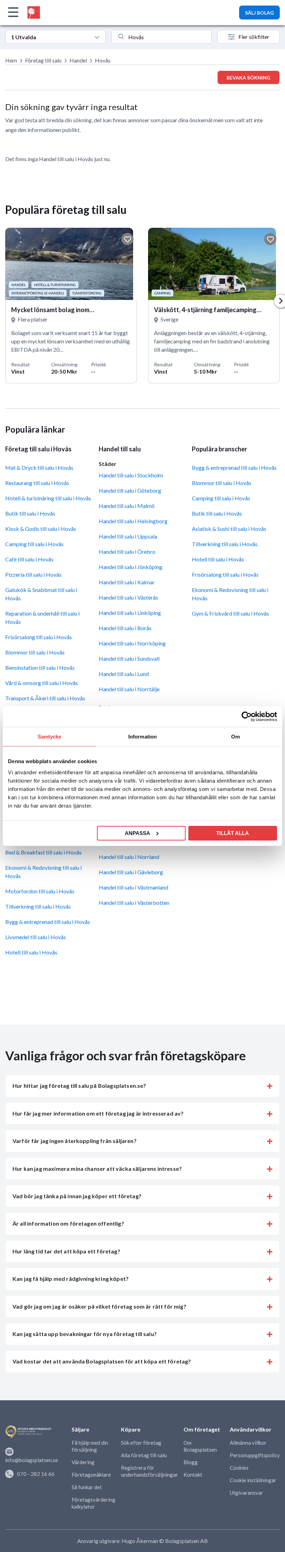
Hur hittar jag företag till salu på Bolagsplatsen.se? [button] (79, 1085)
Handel (78, 60)
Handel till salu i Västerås (128, 597)
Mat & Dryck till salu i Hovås (39, 467)
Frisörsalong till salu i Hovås (38, 637)
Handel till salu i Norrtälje (129, 689)
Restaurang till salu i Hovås (37, 482)
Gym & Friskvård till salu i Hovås (230, 613)
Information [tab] (142, 737)
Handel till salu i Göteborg (130, 490)
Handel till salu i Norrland (129, 856)
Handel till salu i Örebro (127, 551)
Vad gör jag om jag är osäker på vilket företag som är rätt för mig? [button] (99, 1306)
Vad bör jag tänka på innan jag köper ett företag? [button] (77, 1196)
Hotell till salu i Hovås (31, 952)
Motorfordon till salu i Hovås (39, 891)
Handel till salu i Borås (125, 628)
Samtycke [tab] (50, 737)
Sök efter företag (141, 1443)
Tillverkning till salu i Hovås (38, 906)
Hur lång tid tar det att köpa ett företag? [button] (66, 1251)
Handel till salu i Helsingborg (133, 521)
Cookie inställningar (253, 1480)
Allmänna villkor (248, 1443)
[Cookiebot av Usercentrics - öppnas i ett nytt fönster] (246, 716)
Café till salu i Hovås (29, 559)
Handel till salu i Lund (124, 673)
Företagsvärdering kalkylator (93, 1503)
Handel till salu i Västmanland (133, 887)
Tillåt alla (232, 833)
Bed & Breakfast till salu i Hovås (43, 852)
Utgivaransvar (246, 1493)
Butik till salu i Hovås (30, 513)
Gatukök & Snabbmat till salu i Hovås (41, 593)
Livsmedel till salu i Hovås (35, 937)
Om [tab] (235, 737)
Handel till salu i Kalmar (127, 582)
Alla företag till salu (144, 1455)
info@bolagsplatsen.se (31, 1460)
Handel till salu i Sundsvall (129, 658)
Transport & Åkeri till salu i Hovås (45, 698)
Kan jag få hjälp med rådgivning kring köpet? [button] (71, 1278)
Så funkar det (87, 1487)
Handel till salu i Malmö (127, 505)
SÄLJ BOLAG (259, 13)
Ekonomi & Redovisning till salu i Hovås (43, 871)
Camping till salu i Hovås (34, 544)
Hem (11, 60)
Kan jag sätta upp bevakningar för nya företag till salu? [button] (85, 1333)
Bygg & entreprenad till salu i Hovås (47, 921)
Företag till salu (43, 60)
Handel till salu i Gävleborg (131, 872)
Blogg (191, 1462)
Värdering (83, 1462)
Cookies (239, 1468)
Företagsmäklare (91, 1474)
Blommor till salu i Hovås (35, 652)
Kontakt (193, 1474)
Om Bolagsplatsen (200, 1446)
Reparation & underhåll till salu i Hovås (42, 617)
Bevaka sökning (248, 78)
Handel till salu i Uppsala (128, 536)
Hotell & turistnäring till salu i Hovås (48, 498)
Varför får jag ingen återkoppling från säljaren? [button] (75, 1140)
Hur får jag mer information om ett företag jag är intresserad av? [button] (98, 1113)
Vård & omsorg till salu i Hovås (41, 682)
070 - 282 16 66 (36, 1474)
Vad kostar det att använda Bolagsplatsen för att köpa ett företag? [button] (102, 1361)
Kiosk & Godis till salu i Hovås (40, 528)
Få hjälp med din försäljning (90, 1446)
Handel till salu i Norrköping (132, 643)
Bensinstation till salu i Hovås (40, 667)
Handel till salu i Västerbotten (134, 902)
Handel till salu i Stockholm (131, 475)
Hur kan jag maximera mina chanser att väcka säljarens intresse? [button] (97, 1168)
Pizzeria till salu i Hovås (33, 574)
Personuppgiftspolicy (255, 1455)
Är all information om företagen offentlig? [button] (68, 1223)
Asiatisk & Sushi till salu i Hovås (229, 528)
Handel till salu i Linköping (130, 612)
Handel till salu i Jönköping (130, 567)
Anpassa (137, 833)
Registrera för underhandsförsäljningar (149, 1471)
